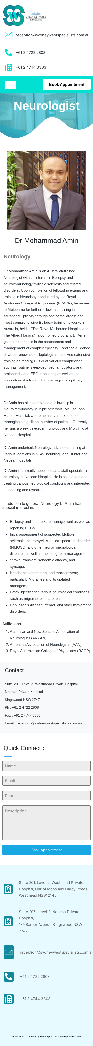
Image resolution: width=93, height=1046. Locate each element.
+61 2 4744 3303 (35, 998)
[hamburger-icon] (10, 85)
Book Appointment (46, 850)
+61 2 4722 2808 (35, 976)
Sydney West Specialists (45, 1036)
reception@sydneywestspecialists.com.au (52, 35)
